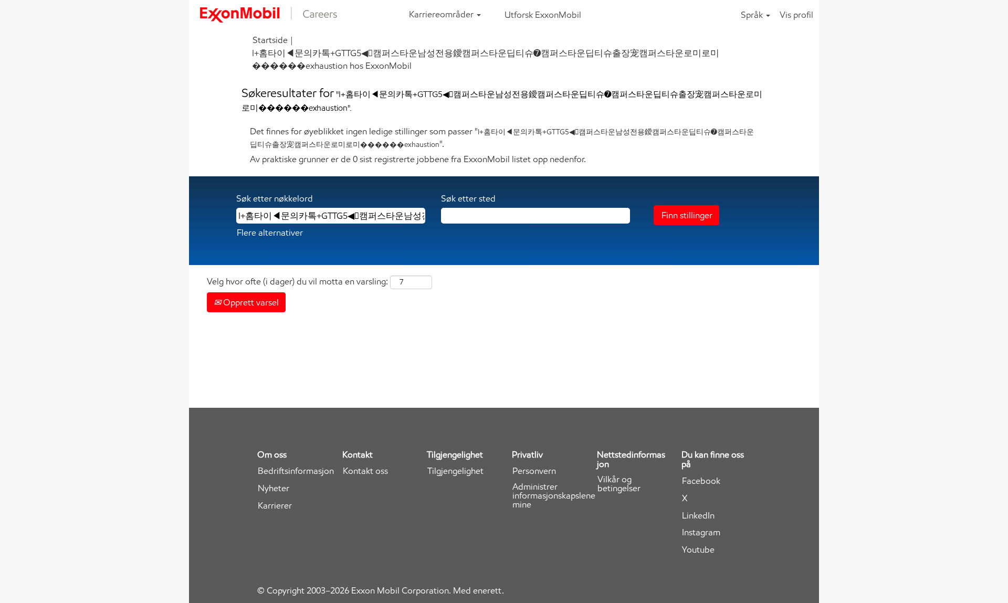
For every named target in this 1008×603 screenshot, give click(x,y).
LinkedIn (698, 516)
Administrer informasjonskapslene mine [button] (553, 496)
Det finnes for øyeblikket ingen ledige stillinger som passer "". (502, 137)
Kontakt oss (365, 471)
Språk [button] (753, 14)
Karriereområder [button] (442, 14)
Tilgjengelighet (455, 471)
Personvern (534, 471)
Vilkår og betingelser (618, 483)
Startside (270, 40)
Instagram (701, 532)
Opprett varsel (250, 302)
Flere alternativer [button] (270, 232)
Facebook (701, 481)
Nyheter (273, 488)
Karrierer (275, 506)
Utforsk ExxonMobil (543, 14)
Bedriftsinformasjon (296, 471)
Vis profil (796, 14)
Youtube (698, 550)
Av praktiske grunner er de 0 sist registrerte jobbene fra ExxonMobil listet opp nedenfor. (418, 159)
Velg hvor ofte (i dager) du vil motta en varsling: (297, 281)
